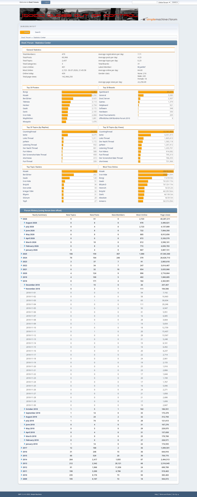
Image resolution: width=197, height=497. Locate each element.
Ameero (102, 201)
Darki (25, 112)
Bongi (25, 92)
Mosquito (27, 121)
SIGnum (26, 198)
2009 (25, 479)
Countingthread (29, 131)
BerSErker (27, 98)
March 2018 (31, 436)
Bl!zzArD (102, 184)
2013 (25, 463)
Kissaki (25, 95)
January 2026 (32, 250)
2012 (25, 467)
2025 (25, 254)
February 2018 (32, 440)
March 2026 (31, 242)
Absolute (103, 198)
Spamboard (104, 92)
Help (156, 494)
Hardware (103, 112)
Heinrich (102, 188)
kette (25, 135)
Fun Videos (27, 151)
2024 (25, 258)
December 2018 (33, 285)
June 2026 (30, 230)
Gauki (25, 108)
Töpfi (25, 201)
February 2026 (32, 246)
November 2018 (33, 289)
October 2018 (32, 409)
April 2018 (30, 432)
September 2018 (33, 413)
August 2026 (31, 223)
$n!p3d (26, 184)
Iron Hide (27, 115)
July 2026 (30, 226)
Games (102, 102)
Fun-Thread (27, 161)
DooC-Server (104, 98)
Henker (26, 105)
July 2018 (30, 421)
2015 (25, 455)
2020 (25, 273)
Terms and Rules (165, 494)
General (102, 95)
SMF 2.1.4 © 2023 (24, 494)
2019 (25, 277)
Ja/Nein (26, 141)
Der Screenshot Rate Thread (34, 154)
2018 (25, 281)
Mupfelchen (28, 118)
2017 (25, 448)
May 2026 (30, 234)
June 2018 (30, 424)
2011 (25, 471)
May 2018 (30, 428)
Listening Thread (30, 145)
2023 (25, 261)
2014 (25, 459)
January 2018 (32, 444)
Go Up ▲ (176, 494)
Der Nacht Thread (30, 148)
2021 (25, 269)
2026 (25, 219)
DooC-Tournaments (107, 115)
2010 (25, 475)
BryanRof (141, 67)
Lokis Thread (28, 138)
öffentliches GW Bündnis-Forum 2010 (114, 118)
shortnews (27, 158)
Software (103, 108)
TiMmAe (26, 102)
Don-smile (27, 188)
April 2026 (30, 238)
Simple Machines (36, 494)
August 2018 (31, 417)
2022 (25, 265)
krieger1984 (28, 191)
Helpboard (103, 105)
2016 (25, 452)
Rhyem (26, 194)
